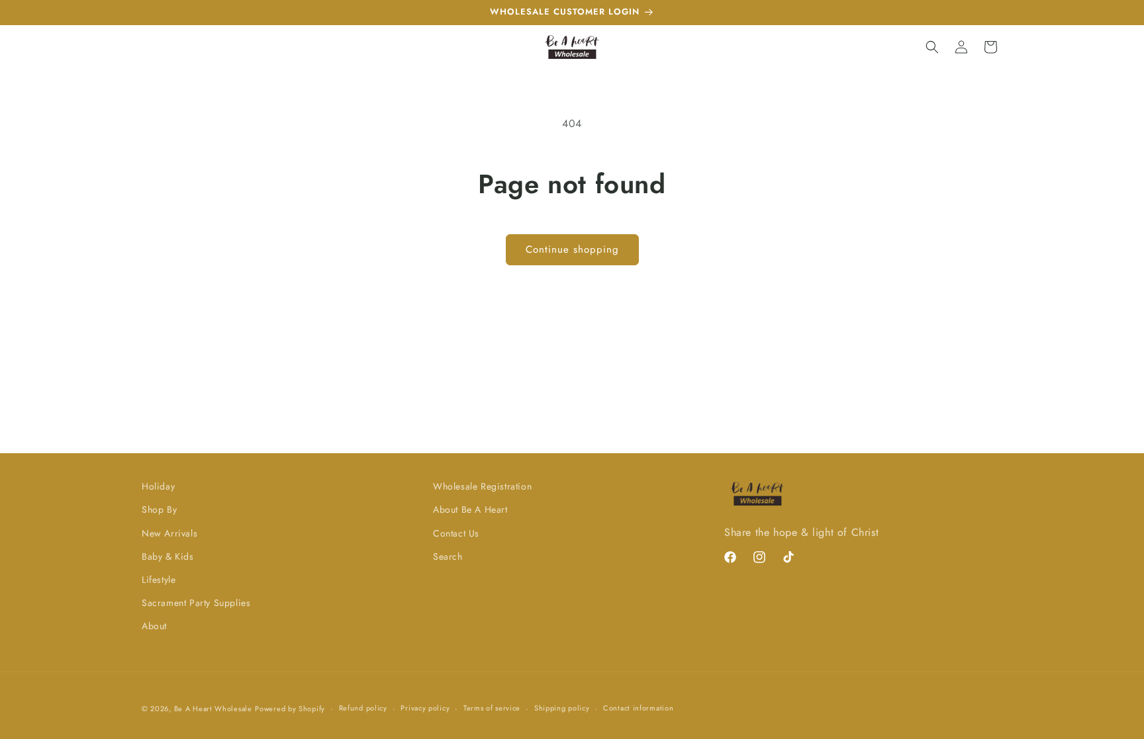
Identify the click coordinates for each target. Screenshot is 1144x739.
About (154, 625)
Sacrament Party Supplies (196, 602)
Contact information (638, 708)
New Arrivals (169, 533)
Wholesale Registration (482, 486)
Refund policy (363, 708)
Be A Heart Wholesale (213, 708)
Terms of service (491, 708)
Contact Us (456, 533)
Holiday (158, 486)
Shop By (159, 509)
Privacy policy (425, 708)
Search (448, 556)
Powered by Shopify (290, 708)
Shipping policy (562, 708)
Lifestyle (158, 579)
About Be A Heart (470, 509)
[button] (932, 47)
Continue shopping (572, 249)
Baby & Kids (168, 556)
